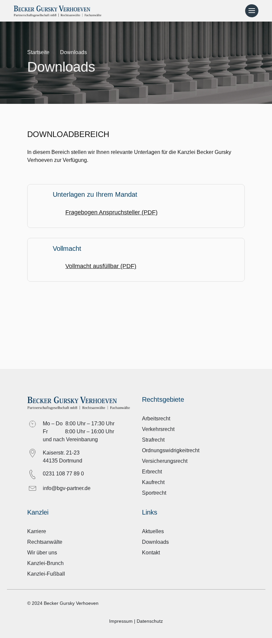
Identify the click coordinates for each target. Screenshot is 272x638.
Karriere (36, 531)
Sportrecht (154, 493)
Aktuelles (153, 531)
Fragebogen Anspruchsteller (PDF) (111, 212)
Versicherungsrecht (164, 461)
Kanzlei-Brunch (45, 563)
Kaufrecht (153, 482)
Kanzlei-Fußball (46, 574)
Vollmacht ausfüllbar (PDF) (100, 266)
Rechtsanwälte (44, 542)
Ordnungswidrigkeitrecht (170, 450)
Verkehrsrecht (158, 429)
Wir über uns (42, 552)
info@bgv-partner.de (67, 488)
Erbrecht (152, 471)
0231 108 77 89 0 (63, 473)
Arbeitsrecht (156, 418)
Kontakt (151, 552)
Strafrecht (153, 440)
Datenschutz (150, 621)
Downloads (155, 542)
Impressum (121, 621)
